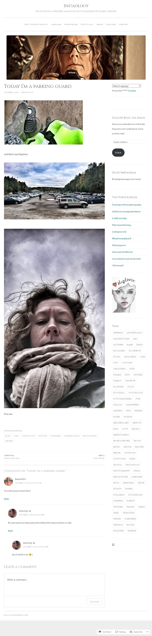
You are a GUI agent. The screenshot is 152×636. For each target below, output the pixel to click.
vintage (118, 524)
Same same (56, 24)
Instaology (76, 6)
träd (116, 512)
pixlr (137, 470)
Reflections (120, 476)
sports (117, 488)
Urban (99, 24)
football (119, 392)
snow (141, 482)
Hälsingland (121, 422)
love (125, 428)
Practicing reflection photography (126, 204)
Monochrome (71, 24)
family (117, 380)
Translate (132, 90)
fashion (130, 380)
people (117, 464)
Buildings (130, 356)
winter (132, 530)
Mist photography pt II (121, 238)
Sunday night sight (99, 456)
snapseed (128, 482)
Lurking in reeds (119, 231)
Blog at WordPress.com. (16, 615)
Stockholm (135, 494)
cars (16, 435)
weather (118, 530)
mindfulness (121, 434)
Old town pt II (117, 265)
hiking (138, 410)
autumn (118, 344)
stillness (119, 494)
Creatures (111, 24)
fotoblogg (136, 392)
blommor (135, 350)
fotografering (122, 398)
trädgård (129, 512)
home (116, 416)
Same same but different (122, 251)
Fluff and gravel (119, 245)
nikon (117, 452)
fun (138, 398)
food (131, 386)
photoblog (132, 464)
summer (118, 500)
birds (139, 344)
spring (129, 488)
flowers (118, 386)
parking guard (72, 435)
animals (118, 332)
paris (132, 458)
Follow (118, 152)
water (130, 524)
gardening (132, 404)
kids (115, 428)
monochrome (121, 440)
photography (90, 435)
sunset (131, 500)
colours (127, 362)
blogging (119, 350)
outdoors (119, 458)
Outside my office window (12, 456)
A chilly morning (119, 218)
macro (136, 428)
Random (123, 24)
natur (127, 446)
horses (128, 416)
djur (132, 368)
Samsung (137, 476)
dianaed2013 (20, 479)
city (115, 362)
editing (138, 374)
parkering (56, 435)
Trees (141, 506)
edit (127, 374)
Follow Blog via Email (128, 118)
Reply (6, 498)
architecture (121, 338)
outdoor (42, 435)
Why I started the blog (36, 24)
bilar (8, 435)
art (135, 338)
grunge (117, 410)
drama (117, 374)
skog (116, 482)
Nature (139, 446)
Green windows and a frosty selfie (126, 258)
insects (137, 422)
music (116, 446)
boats (117, 356)
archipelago (134, 332)
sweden (9, 441)
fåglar (117, 404)
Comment (94, 601)
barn (130, 344)
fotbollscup (28, 435)
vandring (130, 518)
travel (130, 506)
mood (137, 440)
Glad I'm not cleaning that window (126, 211)
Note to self (87, 24)
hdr (128, 410)
